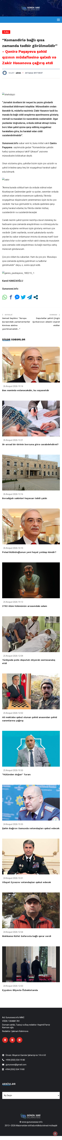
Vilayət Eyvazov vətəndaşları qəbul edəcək (26, 882)
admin (18, 73)
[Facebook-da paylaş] (10, 297)
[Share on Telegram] (29, 297)
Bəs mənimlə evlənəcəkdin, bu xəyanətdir (25, 390)
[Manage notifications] (55, 1133)
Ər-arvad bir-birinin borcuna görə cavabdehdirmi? (30, 444)
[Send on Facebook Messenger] (17, 297)
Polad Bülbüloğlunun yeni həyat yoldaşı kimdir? (29, 552)
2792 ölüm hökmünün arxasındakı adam (24, 606)
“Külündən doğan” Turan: (16, 774)
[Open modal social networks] (35, 297)
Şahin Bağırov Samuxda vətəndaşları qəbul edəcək (30, 828)
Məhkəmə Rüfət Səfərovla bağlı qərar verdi (26, 936)
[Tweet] (23, 297)
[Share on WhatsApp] (4, 297)
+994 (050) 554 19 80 (15, 1060)
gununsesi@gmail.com (16, 1064)
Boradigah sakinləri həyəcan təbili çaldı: (24, 498)
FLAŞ (6, 32)
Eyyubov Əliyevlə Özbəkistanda (20, 990)
